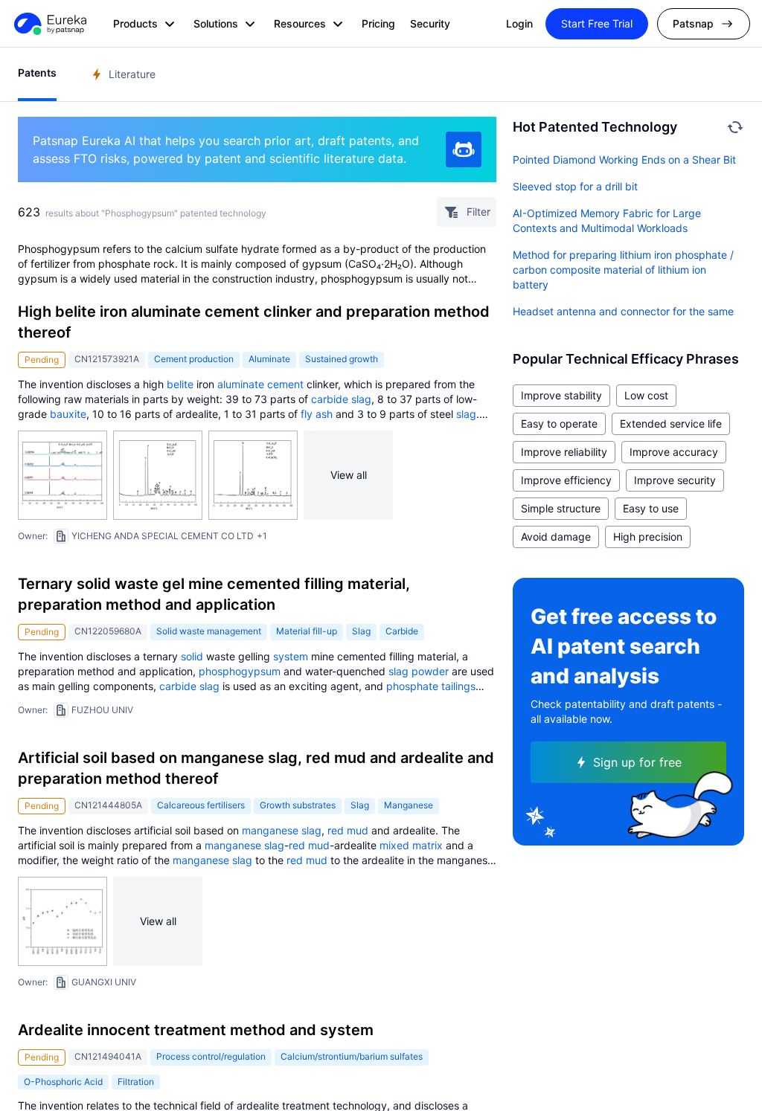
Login (519, 23)
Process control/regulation (211, 1056)
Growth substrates (298, 805)
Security (430, 23)
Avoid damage (556, 536)
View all (348, 474)
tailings (458, 686)
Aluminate (269, 358)
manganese (270, 830)
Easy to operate (559, 423)
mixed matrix (411, 845)
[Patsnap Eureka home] (49, 24)
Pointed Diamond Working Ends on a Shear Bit (624, 159)
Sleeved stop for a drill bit (575, 186)
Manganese (408, 805)
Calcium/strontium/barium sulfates (352, 1056)
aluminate (240, 384)
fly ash (317, 414)
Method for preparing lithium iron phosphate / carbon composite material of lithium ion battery (623, 269)
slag (361, 399)
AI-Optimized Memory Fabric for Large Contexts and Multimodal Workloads (607, 220)
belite (180, 384)
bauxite (68, 414)
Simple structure (561, 508)
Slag (361, 631)
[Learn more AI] (463, 149)
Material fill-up (306, 631)
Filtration (136, 1081)
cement (285, 384)
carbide (329, 399)
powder (430, 671)
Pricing (378, 23)
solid (192, 656)
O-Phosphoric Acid (63, 1081)
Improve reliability (564, 451)
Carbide (401, 631)
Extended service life (671, 423)
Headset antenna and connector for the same (623, 311)
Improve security (675, 480)
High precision (647, 536)
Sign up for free (637, 762)
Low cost (646, 395)
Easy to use (651, 508)
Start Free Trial (597, 23)
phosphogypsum (240, 671)
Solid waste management (208, 631)
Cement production (194, 358)
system (290, 656)
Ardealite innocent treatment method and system (196, 1030)
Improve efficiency (566, 480)
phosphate (412, 686)
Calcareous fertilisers (201, 805)
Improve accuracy (674, 451)
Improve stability (561, 395)
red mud (347, 830)
